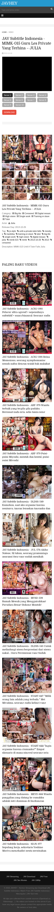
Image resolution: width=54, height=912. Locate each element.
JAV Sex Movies (20, 880)
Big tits (18, 213)
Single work (24, 216)
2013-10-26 (35, 240)
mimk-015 (13, 240)
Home (4, 32)
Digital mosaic (44, 213)
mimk (24, 240)
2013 (46, 240)
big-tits (47, 234)
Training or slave (41, 216)
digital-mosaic (39, 237)
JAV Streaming (12, 876)
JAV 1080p (36, 880)
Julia (13, 223)
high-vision (24, 237)
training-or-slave (25, 234)
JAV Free (44, 876)
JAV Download (29, 876)
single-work (10, 237)
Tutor (7, 219)
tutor (39, 234)
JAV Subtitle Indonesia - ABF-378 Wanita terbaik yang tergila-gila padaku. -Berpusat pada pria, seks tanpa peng (25, 408)
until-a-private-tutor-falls (30, 231)
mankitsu (10, 234)
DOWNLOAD (9, 112)
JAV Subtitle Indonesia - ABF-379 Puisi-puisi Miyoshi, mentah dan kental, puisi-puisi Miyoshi (26, 457)
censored (6, 243)
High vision (10, 216)
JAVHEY (9, 3)
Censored (29, 213)
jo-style (12, 231)
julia (4, 240)
